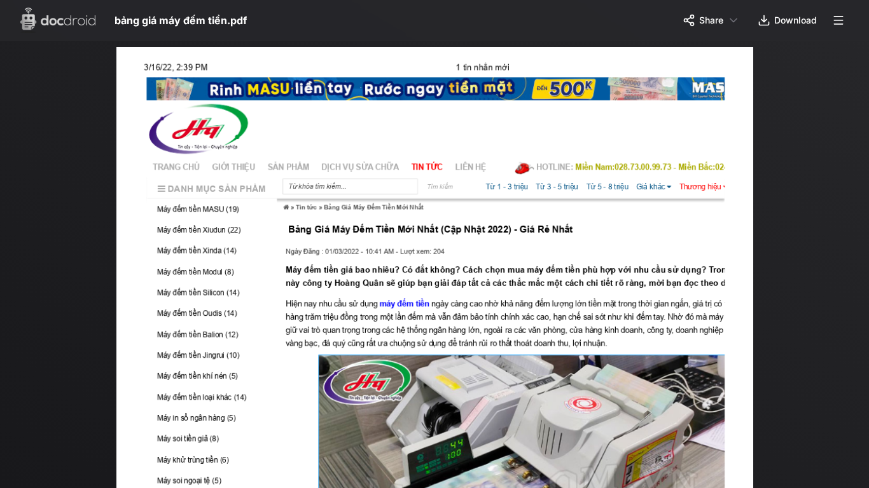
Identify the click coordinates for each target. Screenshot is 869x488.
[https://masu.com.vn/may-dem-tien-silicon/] (213, 295)
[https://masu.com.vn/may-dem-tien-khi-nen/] (213, 380)
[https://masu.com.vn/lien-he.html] (476, 168)
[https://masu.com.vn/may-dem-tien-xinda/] (213, 253)
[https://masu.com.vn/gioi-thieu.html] (235, 168)
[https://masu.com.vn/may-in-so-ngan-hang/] (213, 422)
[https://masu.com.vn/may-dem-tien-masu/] (441, 90)
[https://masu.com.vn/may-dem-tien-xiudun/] (213, 232)
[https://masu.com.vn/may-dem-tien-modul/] (213, 274)
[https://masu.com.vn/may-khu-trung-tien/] (213, 464)
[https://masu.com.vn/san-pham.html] (291, 168)
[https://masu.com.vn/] (214, 131)
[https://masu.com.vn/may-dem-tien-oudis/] (213, 316)
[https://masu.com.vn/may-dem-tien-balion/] (213, 337)
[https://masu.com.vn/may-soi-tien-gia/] (213, 443)
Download (795, 20)
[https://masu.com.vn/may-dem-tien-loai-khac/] (213, 401)
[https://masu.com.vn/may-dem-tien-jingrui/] (213, 359)
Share (711, 20)
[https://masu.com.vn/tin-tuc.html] (432, 168)
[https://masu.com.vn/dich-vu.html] (364, 168)
